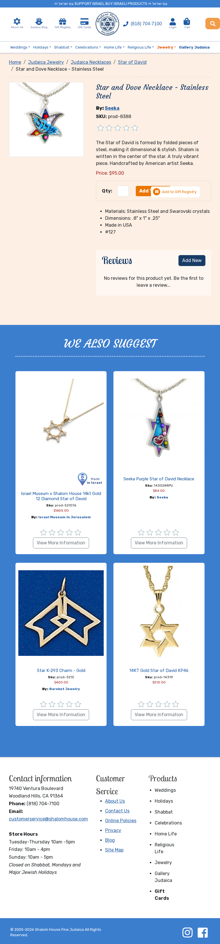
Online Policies (120, 820)
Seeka (112, 108)
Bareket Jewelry (64, 689)
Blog (110, 840)
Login (172, 27)
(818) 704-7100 (146, 23)
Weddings (165, 790)
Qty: (107, 191)
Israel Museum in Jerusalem (64, 517)
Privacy (113, 830)
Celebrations (167, 823)
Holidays (164, 801)
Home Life (166, 834)
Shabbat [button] (61, 47)
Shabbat (164, 812)
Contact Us (117, 811)
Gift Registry (63, 27)
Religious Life (164, 848)
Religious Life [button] (139, 47)
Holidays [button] (40, 47)
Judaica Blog (39, 27)
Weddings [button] (19, 47)
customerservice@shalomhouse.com (48, 819)
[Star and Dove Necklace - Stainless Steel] (46, 119)
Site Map (114, 850)
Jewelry (163, 862)
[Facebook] (202, 932)
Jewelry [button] (165, 47)
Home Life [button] (113, 47)
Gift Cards (84, 27)
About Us (17, 27)
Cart (187, 25)
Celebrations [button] (86, 47)
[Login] (172, 21)
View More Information (61, 543)
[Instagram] (187, 932)
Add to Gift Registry (179, 192)
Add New (192, 260)
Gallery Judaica (163, 877)
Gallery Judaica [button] (194, 47)
